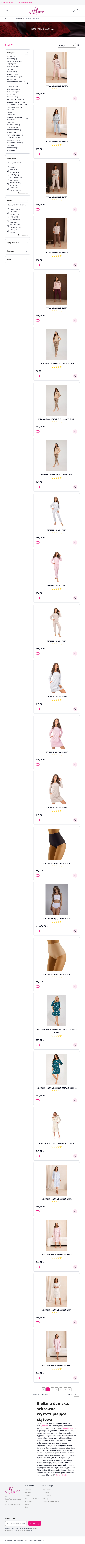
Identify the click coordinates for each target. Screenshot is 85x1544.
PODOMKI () (13, 145)
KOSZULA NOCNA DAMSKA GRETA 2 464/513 (56, 1088)
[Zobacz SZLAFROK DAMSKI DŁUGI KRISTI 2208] (38, 1156)
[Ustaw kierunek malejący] (78, 45)
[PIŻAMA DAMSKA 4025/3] (56, 67)
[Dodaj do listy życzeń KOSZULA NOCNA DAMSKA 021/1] (75, 1322)
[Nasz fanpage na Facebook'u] (5, 1507)
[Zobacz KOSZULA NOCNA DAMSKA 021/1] (38, 1322)
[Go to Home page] (36, 10)
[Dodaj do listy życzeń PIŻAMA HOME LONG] (75, 542)
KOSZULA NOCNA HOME (57, 696)
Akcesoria (28, 1501)
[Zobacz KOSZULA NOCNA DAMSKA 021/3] (38, 1211)
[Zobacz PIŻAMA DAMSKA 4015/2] (38, 265)
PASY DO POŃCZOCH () (15, 135)
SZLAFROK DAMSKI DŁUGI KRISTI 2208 (56, 1143)
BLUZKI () (13, 56)
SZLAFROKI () (13, 87)
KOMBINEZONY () (13, 125)
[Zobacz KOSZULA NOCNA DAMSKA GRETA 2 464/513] (38, 1100)
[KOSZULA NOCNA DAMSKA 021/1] (56, 1291)
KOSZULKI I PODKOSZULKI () (17, 83)
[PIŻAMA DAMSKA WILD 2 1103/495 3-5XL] (56, 400)
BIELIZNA (20, 19)
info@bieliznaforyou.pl (25, 2)
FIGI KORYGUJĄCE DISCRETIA (56, 863)
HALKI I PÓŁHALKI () (14, 107)
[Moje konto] (74, 10)
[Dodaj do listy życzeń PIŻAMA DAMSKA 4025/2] (75, 154)
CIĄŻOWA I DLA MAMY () (16, 102)
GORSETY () (13, 132)
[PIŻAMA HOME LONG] (56, 511)
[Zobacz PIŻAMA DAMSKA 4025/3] (38, 98)
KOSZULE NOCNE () (14, 77)
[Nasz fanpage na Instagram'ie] (5, 1510)
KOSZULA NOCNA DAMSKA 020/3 (57, 1365)
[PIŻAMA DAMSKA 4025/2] (56, 122)
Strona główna (10, 19)
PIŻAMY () (13, 72)
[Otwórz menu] (7, 10)
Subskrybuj (34, 1523)
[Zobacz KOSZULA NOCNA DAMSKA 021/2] (38, 1267)
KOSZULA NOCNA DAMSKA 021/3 (57, 1199)
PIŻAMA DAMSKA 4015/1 (57, 308)
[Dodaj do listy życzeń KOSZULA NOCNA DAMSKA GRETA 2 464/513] (75, 1100)
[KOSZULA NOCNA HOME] (56, 677)
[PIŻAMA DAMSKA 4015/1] (56, 289)
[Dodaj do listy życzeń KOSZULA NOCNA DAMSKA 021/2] (75, 1267)
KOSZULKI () (13, 59)
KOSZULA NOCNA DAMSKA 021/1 (57, 1310)
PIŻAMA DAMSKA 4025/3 (57, 86)
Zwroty (45, 1498)
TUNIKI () (13, 112)
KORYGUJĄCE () (13, 148)
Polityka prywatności (50, 1501)
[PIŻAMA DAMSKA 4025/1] (56, 178)
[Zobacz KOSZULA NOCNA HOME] (38, 709)
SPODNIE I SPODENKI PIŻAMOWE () (17, 118)
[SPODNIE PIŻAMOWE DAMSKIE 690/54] (56, 344)
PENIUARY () (13, 150)
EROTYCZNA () (13, 66)
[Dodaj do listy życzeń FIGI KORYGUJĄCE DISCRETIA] (75, 875)
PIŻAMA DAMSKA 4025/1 (57, 197)
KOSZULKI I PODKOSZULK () (17, 105)
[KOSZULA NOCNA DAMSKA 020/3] (56, 1346)
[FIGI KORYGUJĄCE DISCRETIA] (56, 844)
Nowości (28, 1490)
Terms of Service (23, 1530)
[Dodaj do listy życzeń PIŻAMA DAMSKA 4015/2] (75, 265)
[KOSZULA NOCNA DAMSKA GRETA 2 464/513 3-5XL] (56, 1010)
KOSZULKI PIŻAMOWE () (15, 143)
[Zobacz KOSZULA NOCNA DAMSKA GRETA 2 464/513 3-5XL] (38, 1045)
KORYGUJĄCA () (13, 89)
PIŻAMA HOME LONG (56, 530)
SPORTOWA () (13, 97)
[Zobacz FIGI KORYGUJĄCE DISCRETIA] (38, 875)
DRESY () (13, 110)
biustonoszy (68, 1428)
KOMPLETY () (13, 74)
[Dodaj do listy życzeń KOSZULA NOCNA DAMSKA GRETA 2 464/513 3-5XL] (75, 1045)
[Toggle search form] (70, 10)
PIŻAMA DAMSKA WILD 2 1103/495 (56, 474)
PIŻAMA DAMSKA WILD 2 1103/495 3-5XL (56, 419)
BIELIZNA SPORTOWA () (15, 99)
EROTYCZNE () (13, 127)
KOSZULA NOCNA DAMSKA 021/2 (57, 1254)
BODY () (13, 94)
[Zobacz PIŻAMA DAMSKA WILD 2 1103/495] (38, 487)
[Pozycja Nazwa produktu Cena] (67, 45)
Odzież (27, 1495)
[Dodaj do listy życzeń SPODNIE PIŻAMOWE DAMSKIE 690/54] (75, 376)
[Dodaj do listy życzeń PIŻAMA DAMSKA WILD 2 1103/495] (75, 487)
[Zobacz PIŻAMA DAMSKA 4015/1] (38, 320)
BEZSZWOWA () (13, 92)
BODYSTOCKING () (13, 140)
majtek (45, 1426)
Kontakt (45, 1493)
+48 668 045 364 (8, 2)
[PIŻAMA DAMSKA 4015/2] (56, 233)
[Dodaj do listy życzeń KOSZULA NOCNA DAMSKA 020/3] (75, 1378)
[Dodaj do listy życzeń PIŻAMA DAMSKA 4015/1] (75, 320)
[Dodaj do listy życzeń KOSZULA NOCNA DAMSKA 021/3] (75, 1211)
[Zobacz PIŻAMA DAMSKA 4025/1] (38, 209)
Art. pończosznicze (32, 1498)
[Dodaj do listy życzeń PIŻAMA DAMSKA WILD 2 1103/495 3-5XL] (75, 431)
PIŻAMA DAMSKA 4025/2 (57, 141)
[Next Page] (70, 1389)
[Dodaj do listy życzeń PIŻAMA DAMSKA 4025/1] (75, 209)
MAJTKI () (13, 64)
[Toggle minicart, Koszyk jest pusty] (78, 10)
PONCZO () (13, 122)
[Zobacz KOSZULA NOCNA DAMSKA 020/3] (38, 1378)
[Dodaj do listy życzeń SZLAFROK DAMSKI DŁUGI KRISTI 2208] (75, 1156)
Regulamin (46, 1495)
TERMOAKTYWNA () (14, 138)
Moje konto (47, 1490)
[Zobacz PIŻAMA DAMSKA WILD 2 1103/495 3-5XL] (38, 431)
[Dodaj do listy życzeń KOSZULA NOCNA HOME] (75, 709)
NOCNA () (13, 115)
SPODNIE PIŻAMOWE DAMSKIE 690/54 (56, 363)
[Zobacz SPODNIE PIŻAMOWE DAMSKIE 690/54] (38, 376)
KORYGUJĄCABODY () (14, 130)
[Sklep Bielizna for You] (12, 1489)
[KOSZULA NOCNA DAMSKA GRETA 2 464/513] (56, 1069)
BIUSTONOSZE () (14, 61)
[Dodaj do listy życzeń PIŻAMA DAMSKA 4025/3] (75, 98)
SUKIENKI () (13, 79)
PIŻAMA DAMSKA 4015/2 (57, 252)
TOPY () (13, 69)
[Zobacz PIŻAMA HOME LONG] (38, 542)
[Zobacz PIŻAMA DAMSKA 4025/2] (38, 154)
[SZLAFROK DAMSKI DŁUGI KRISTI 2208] (56, 1124)
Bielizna (28, 1493)
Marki (27, 1504)
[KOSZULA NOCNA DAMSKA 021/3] (56, 1180)
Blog (26, 1507)
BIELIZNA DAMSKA (32, 19)
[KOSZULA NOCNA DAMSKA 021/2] (56, 1235)
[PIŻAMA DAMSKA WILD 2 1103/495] (56, 455)
